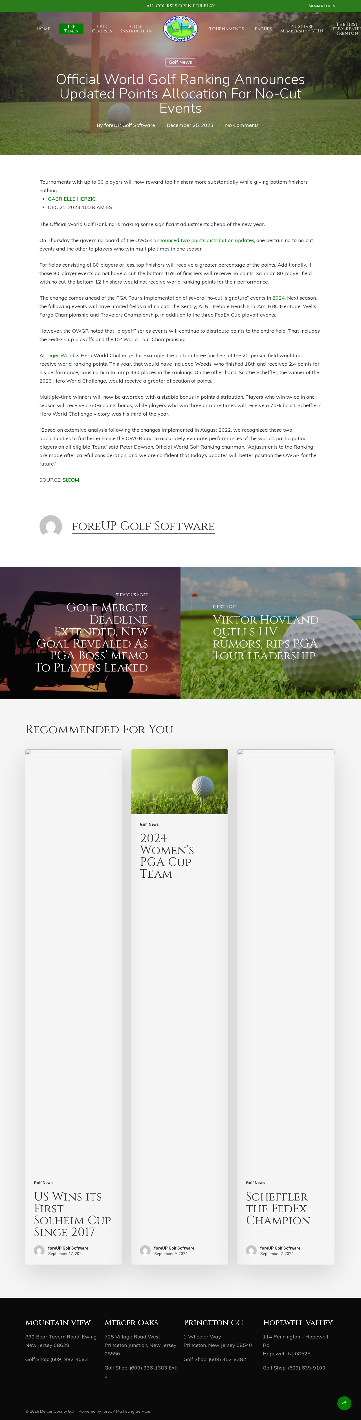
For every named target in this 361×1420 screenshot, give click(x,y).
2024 (278, 298)
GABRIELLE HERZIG (72, 199)
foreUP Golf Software (129, 125)
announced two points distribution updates (203, 240)
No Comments (242, 125)
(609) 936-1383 (148, 1367)
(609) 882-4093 (69, 1359)
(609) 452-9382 (227, 1359)
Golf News (180, 62)
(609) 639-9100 (306, 1367)
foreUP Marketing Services (126, 1411)
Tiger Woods (61, 355)
